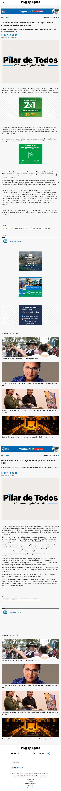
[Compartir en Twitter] (10, 35)
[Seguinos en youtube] (12, 754)
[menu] (3, 2)
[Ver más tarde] (2, 35)
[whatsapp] (5, 35)
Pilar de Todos (15, 241)
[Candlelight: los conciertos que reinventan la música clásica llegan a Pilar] (30, 425)
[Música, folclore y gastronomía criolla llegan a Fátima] (30, 347)
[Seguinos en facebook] (21, 754)
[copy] (16, 35)
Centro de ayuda (30, 779)
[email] (13, 35)
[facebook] (7, 35)
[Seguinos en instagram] (18, 754)
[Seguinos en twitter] (15, 754)
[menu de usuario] (57, 2)
